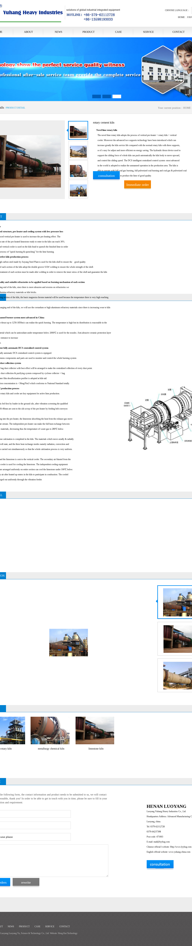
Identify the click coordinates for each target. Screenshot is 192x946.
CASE (118, 32)
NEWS (58, 32)
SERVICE (148, 32)
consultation (106, 176)
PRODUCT (88, 32)
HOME (181, 17)
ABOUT (28, 32)
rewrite (26, 882)
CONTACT (64, 926)
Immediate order (137, 185)
